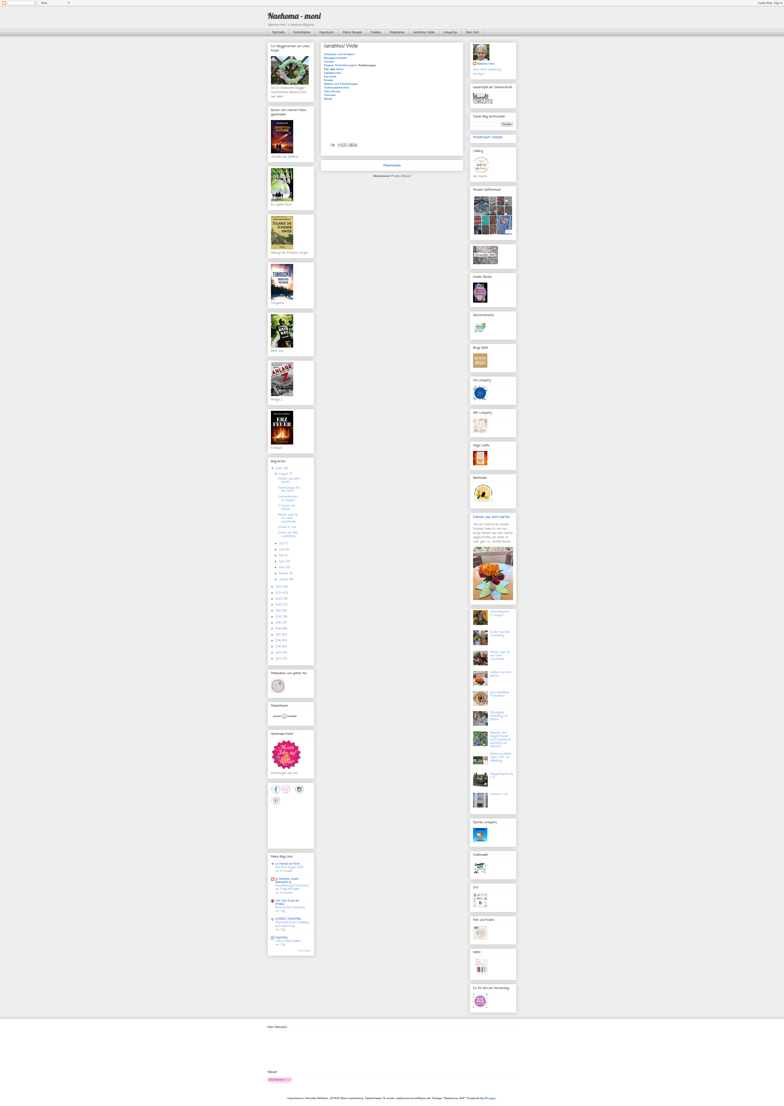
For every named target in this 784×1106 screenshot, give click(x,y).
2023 (279, 599)
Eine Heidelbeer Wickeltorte (499, 694)
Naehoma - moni (294, 16)
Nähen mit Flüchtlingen (341, 83)
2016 (278, 641)
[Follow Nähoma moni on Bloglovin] (279, 1082)
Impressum (326, 32)
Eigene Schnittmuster (340, 65)
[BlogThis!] (344, 145)
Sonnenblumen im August (288, 498)
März (282, 567)
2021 (278, 611)
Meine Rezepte (352, 32)
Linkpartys (450, 32)
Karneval (330, 76)
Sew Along (332, 91)
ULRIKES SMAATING (288, 919)
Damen (329, 61)
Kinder (328, 80)
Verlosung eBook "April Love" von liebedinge (500, 757)
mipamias (281, 938)
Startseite (278, 32)
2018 (278, 629)
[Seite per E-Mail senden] (332, 144)
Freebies (376, 32)
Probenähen (397, 32)
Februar (284, 573)
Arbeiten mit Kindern (339, 54)
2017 (278, 635)
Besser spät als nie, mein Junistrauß (288, 518)
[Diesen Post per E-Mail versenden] (340, 145)
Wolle (328, 98)
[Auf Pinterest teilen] (355, 145)
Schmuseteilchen (336, 87)
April (282, 561)
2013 (278, 659)
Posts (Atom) (401, 175)
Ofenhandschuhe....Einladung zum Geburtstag (292, 924)
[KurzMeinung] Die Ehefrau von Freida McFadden (292, 887)
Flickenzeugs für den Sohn (289, 489)
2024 (279, 593)
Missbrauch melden (488, 137)
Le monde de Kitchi (287, 864)
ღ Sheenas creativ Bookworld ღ (287, 880)
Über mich (472, 32)
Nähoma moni (486, 64)
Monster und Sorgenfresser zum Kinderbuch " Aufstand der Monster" (501, 740)
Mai (281, 556)
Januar (284, 579)
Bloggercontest (335, 57)
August (284, 474)
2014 (278, 653)
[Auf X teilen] (348, 145)
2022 (279, 605)
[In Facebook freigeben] (352, 145)
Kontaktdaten (302, 32)
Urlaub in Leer (287, 527)
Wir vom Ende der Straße (287, 902)
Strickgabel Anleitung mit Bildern (499, 716)
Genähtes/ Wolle (423, 32)
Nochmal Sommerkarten (290, 908)
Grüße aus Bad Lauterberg (287, 534)
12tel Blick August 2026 (289, 867)
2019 (278, 623)
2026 (279, 469)
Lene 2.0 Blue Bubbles (288, 941)
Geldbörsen (332, 72)
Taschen (330, 95)
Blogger (490, 1098)
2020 (279, 617)
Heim (339, 69)
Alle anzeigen (304, 950)
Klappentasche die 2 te (501, 776)
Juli (281, 543)
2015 (278, 647)
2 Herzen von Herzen (286, 507)
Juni (282, 550)
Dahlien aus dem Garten (289, 481)
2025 (279, 587)
